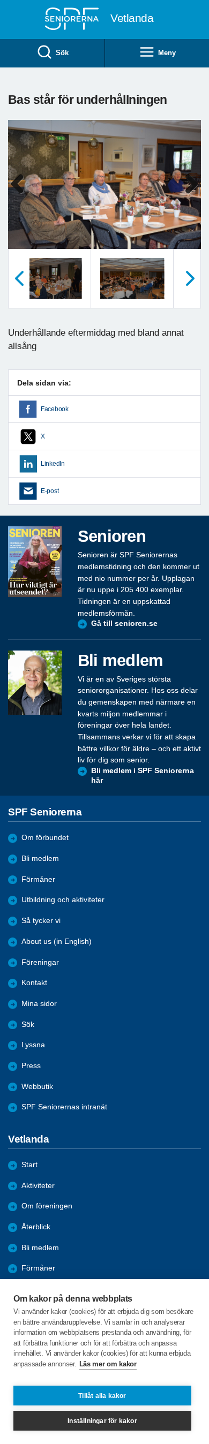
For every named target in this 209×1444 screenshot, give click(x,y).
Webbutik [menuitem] (37, 1087)
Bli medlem (40, 859)
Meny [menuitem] (166, 53)
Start (29, 1165)
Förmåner (38, 879)
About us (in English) (56, 942)
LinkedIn (53, 463)
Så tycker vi (41, 921)
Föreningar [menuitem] (40, 962)
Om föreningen (46, 1206)
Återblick (35, 1227)
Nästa (190, 278)
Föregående (18, 278)
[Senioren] (35, 561)
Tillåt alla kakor (102, 1396)
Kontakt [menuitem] (34, 983)
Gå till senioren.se (124, 623)
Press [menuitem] (31, 1066)
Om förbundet (45, 838)
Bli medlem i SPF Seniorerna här (142, 775)
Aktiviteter (38, 1186)
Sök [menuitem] (62, 53)
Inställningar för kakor (102, 1421)
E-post (49, 491)
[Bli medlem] (35, 683)
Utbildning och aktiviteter (62, 900)
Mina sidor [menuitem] (39, 1004)
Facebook (55, 409)
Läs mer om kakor (108, 1364)
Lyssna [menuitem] (33, 1045)
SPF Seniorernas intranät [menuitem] (64, 1107)
